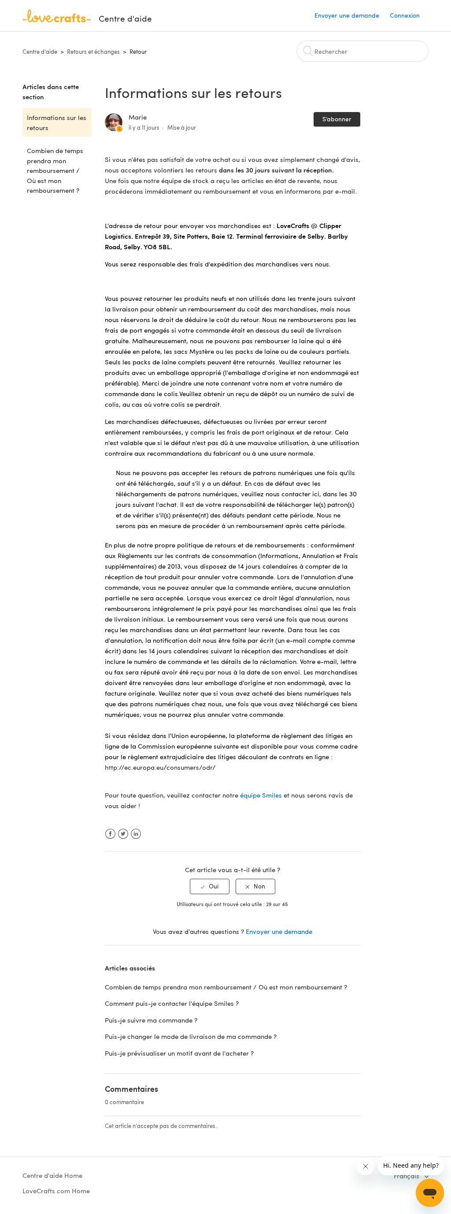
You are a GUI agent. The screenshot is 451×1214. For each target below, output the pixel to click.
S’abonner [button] (336, 119)
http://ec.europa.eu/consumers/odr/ (160, 767)
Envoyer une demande (346, 15)
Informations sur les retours (56, 122)
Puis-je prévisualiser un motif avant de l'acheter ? (179, 1053)
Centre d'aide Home (52, 1175)
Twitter (123, 833)
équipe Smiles (261, 795)
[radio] (209, 886)
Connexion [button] (405, 15)
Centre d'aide (39, 52)
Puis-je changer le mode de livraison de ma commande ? (191, 1036)
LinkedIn (135, 833)
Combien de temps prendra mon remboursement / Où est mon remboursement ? (55, 170)
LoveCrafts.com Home (56, 1190)
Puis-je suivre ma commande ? (151, 1019)
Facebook (110, 833)
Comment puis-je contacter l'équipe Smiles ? (172, 1003)
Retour (138, 52)
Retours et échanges (93, 52)
